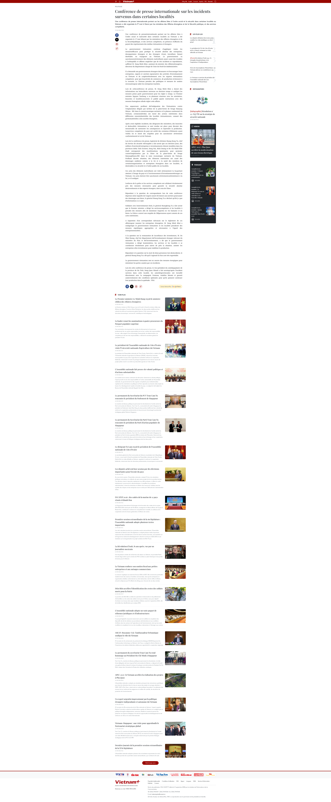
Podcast (197, 165)
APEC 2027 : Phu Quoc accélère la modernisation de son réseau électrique (202, 150)
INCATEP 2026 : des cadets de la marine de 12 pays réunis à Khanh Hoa (136, 498)
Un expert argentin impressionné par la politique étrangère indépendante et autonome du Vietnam (136, 700)
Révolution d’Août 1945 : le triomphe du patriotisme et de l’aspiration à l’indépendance (200, 60)
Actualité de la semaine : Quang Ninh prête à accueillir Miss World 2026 (197, 212)
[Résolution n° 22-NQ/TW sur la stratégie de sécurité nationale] (203, 100)
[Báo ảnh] (198, 775)
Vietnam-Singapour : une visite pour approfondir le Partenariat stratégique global (137, 724)
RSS (177, 781)
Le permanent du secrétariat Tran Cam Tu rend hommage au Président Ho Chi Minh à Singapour (136, 654)
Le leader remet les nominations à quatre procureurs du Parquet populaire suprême (139, 322)
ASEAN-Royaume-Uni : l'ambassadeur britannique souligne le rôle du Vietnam (136, 634)
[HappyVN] (210, 775)
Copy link (117, 48)
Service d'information (204, 781)
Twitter (117, 39)
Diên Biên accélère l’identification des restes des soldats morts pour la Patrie (139, 590)
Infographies (198, 89)
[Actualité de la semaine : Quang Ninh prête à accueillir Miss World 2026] (210, 211)
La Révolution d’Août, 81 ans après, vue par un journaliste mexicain (134, 547)
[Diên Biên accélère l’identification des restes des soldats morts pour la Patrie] (175, 594)
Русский (210, 1)
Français (195, 1)
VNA (194, 781)
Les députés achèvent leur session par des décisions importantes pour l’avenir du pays (137, 470)
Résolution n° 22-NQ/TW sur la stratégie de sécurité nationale (202, 114)
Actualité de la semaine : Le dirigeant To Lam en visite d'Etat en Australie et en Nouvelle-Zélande (197, 192)
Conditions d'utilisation (168, 781)
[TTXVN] (120, 775)
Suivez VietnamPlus (166, 286)
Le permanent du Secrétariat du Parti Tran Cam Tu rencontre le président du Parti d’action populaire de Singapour (137, 422)
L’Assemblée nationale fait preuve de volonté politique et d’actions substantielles (139, 370)
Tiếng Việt (184, 1)
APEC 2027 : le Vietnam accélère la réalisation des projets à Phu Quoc (139, 676)
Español (201, 1)
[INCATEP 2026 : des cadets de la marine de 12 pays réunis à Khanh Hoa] (175, 503)
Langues (188, 781)
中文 (206, 1)
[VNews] (128, 775)
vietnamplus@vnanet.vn (158, 794)
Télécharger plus (150, 763)
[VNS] (162, 775)
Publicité (150, 783)
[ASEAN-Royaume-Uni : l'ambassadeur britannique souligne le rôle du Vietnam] (175, 638)
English (190, 1)
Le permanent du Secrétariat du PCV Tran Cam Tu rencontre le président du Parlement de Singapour (136, 397)
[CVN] (174, 775)
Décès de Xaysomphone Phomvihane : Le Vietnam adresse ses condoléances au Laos (203, 70)
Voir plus (122, 295)
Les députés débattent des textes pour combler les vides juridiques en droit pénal (201, 40)
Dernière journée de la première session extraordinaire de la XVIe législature (138, 746)
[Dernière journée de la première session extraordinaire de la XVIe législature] (175, 751)
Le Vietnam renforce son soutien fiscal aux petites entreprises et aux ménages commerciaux (136, 568)
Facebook (117, 35)
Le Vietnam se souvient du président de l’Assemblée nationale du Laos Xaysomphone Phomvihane (202, 80)
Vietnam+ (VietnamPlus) (128, 1)
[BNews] (143, 775)
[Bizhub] (150, 775)
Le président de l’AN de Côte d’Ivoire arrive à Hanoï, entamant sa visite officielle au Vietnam (201, 50)
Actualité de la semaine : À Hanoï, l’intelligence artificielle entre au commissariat (197, 173)
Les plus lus (198, 34)
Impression (117, 44)
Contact (156, 783)
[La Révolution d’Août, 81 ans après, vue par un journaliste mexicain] (175, 552)
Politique (118, 7)
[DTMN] (186, 775)
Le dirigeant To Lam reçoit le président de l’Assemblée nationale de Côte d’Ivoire (138, 448)
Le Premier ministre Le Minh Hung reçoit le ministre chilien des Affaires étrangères (137, 300)
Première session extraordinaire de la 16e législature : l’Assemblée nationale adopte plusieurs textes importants (138, 522)
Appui (182, 781)
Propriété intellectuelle (154, 781)
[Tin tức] (135, 775)
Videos (197, 126)
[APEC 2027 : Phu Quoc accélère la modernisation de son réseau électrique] (203, 137)
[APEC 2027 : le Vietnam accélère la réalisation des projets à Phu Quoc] (175, 680)
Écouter (197, 180)
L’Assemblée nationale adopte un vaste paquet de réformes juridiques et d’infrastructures (135, 612)
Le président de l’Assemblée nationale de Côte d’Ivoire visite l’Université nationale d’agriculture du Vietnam (138, 346)
